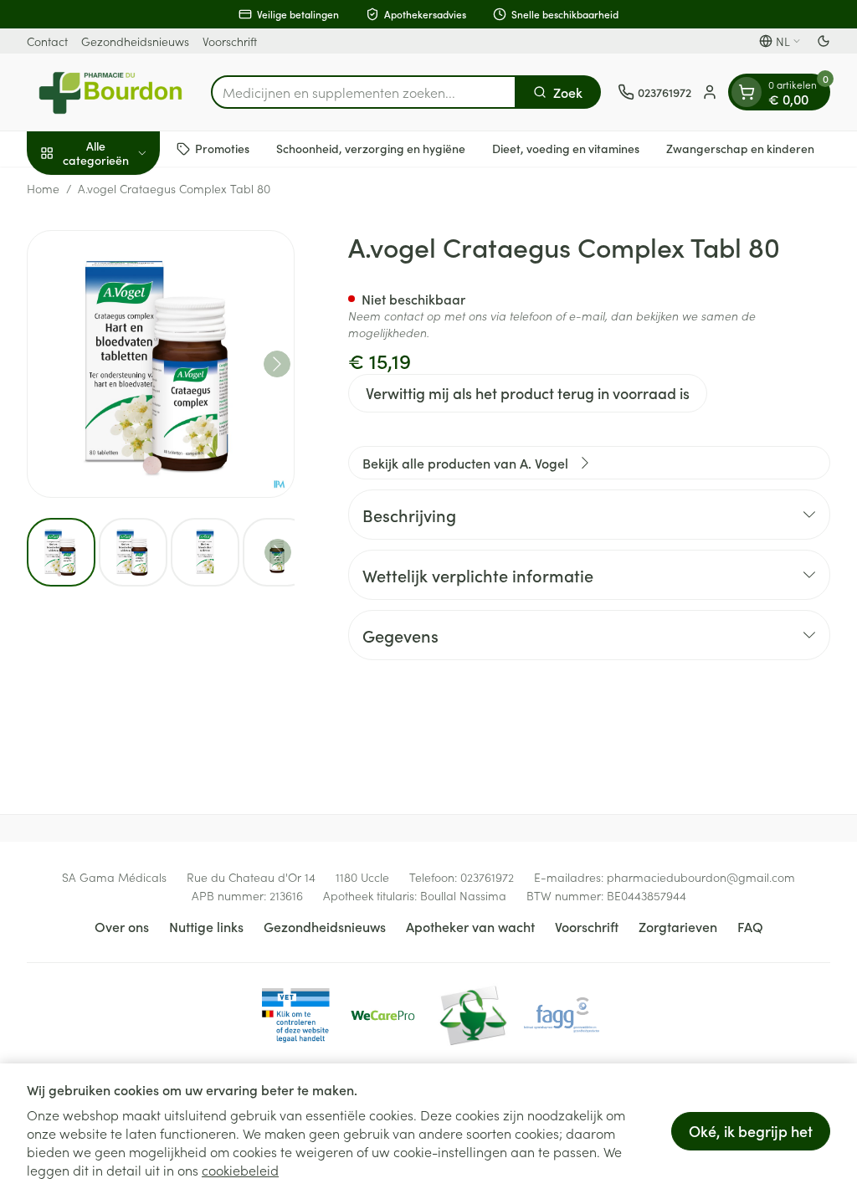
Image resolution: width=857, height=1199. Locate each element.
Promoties (222, 148)
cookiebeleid (240, 1170)
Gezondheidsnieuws (135, 41)
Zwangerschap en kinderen (740, 148)
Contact (47, 41)
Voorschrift (230, 41)
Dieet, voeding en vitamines (565, 148)
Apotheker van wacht (470, 926)
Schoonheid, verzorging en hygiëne (370, 148)
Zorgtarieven (678, 926)
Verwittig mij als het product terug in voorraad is (528, 392)
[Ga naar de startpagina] (110, 92)
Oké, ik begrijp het (751, 1130)
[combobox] (363, 92)
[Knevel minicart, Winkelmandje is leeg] (746, 92)
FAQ (750, 926)
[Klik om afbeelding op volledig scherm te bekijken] (161, 364)
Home (43, 188)
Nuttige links (206, 926)
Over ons (122, 926)
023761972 (487, 877)
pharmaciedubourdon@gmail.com (701, 877)
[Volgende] (277, 364)
